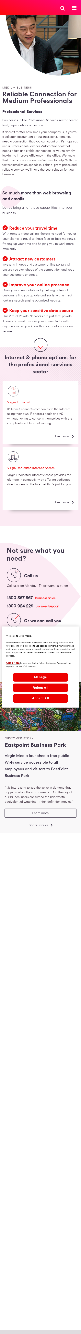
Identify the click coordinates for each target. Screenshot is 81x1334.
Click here (13, 662)
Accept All (40, 698)
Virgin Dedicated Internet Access (31, 468)
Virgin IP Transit (18, 402)
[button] (62, 8)
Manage (40, 677)
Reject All (40, 687)
